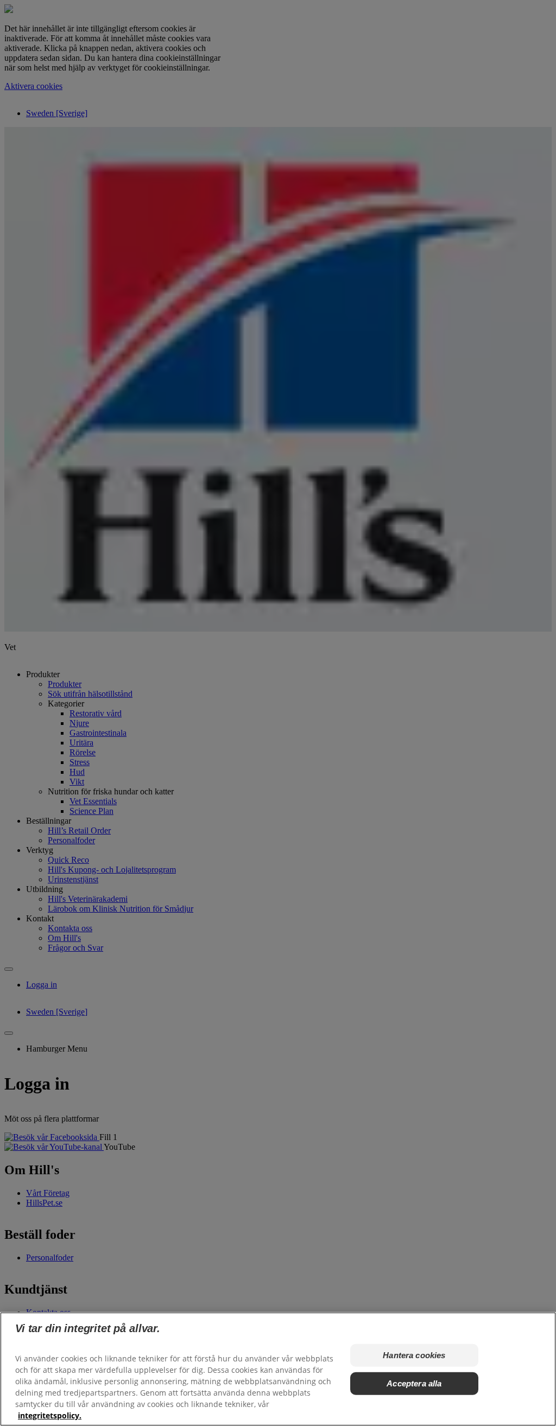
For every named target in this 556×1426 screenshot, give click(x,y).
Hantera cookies (414, 1355)
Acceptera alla (414, 1383)
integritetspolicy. (49, 1415)
